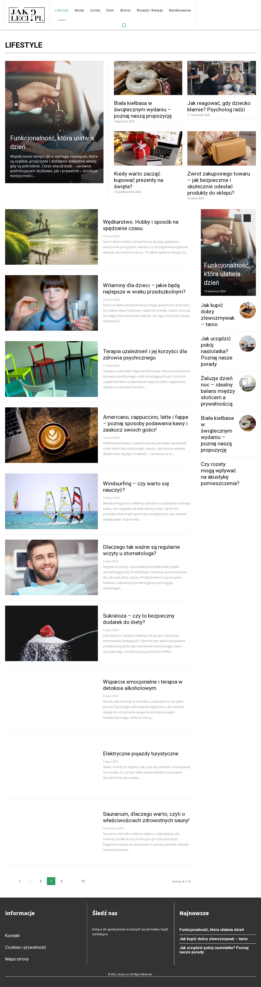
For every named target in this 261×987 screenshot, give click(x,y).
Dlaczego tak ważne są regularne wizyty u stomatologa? (141, 550)
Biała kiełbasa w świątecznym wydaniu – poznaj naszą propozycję (143, 109)
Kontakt (12, 935)
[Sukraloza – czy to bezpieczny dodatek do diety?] (51, 633)
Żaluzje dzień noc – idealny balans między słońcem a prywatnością (218, 391)
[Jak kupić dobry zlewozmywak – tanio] (247, 310)
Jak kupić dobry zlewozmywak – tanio (217, 314)
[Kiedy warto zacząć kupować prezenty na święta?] (148, 148)
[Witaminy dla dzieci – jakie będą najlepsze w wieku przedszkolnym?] (51, 303)
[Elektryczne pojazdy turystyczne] (51, 765)
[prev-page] (9, 881)
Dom (235, 46)
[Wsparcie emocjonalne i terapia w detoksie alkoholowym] (51, 699)
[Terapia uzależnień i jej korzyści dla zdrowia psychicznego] (51, 369)
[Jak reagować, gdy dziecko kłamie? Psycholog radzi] (221, 78)
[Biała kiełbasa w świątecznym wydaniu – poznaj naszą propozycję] (148, 78)
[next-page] (93, 881)
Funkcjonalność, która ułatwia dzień (227, 274)
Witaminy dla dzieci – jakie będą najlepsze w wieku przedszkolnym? (144, 288)
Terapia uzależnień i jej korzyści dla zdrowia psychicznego (145, 354)
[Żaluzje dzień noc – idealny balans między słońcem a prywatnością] (247, 383)
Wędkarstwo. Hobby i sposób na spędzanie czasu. (140, 225)
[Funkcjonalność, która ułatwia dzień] (54, 122)
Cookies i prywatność (25, 947)
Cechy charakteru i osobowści (207, 46)
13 (83, 881)
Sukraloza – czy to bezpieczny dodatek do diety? (139, 619)
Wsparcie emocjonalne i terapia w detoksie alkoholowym (142, 685)
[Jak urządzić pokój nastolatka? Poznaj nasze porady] (247, 344)
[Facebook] (99, 950)
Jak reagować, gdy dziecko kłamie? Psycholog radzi (219, 106)
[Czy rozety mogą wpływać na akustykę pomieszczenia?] (250, 469)
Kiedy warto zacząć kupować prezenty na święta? (138, 180)
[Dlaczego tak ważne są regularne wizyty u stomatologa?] (51, 567)
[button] (124, 25)
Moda (247, 46)
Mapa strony (17, 959)
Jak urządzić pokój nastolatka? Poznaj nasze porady (216, 351)
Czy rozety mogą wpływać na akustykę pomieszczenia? (220, 473)
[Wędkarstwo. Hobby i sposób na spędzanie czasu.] (51, 237)
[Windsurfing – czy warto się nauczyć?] (51, 501)
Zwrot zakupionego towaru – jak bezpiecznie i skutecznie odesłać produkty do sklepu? (218, 183)
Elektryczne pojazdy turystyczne (140, 754)
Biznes (179, 46)
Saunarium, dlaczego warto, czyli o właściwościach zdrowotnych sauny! (146, 817)
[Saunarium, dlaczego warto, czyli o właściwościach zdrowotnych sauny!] (51, 831)
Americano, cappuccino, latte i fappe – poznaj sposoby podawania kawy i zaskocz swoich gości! (145, 423)
